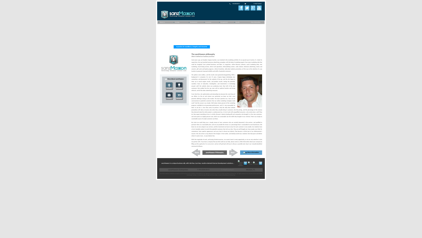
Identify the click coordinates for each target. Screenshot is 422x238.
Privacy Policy (216, 173)
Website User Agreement (205, 173)
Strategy (177, 22)
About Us (162, 22)
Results (238, 22)
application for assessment (206, 144)
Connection (208, 22)
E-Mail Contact (258, 3)
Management (224, 22)
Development (193, 22)
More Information (255, 22)
